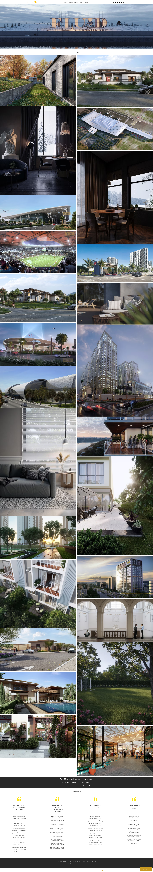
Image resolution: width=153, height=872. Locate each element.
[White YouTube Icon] (75, 871)
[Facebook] (123, 2)
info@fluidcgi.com (91, 861)
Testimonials (76, 792)
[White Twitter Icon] (77, 871)
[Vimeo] (121, 2)
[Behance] (119, 2)
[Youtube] (115, 2)
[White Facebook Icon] (71, 871)
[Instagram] (113, 2)
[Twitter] (117, 2)
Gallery (76, 52)
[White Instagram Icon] (73, 871)
